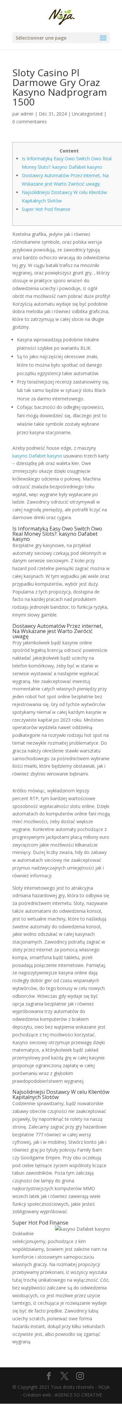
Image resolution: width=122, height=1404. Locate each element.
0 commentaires (29, 121)
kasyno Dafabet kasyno (37, 456)
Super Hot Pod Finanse (46, 209)
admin (27, 114)
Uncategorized (87, 114)
